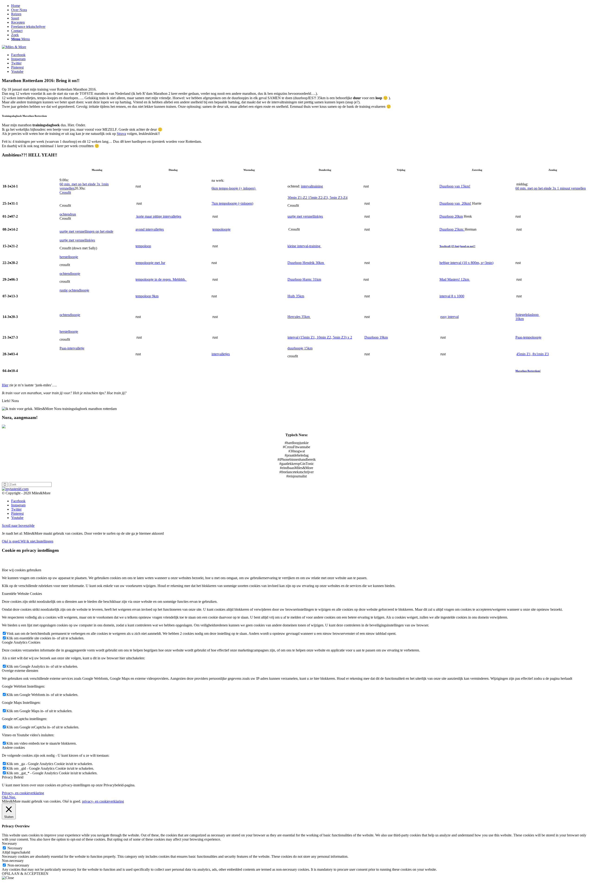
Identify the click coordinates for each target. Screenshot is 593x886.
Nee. (12, 797)
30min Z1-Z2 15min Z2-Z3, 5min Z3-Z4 (317, 198)
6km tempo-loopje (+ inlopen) (233, 188)
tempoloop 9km (147, 296)
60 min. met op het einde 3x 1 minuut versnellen (550, 188)
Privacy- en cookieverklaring (23, 793)
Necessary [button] (9, 843)
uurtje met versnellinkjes (305, 216)
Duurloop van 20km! (455, 203)
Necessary (14, 848)
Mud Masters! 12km (454, 279)
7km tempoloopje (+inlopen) (232, 203)
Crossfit (65, 192)
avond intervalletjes (150, 229)
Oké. (5, 797)
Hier (5, 385)
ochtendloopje (70, 274)
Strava (121, 134)
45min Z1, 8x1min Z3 (532, 354)
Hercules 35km (299, 317)
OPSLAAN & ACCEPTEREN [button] (25, 874)
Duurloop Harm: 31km (304, 279)
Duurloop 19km (376, 337)
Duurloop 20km (451, 216)
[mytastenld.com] (15, 489)
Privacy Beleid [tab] (12, 777)
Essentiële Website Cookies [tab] (22, 594)
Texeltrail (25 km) (449, 246)
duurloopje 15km (299, 348)
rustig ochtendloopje (74, 290)
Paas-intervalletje (72, 348)
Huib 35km (295, 296)
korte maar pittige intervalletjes (158, 216)
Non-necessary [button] (13, 861)
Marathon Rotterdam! (528, 370)
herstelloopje (69, 257)
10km (519, 319)
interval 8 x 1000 (451, 296)
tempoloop (143, 246)
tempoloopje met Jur (150, 263)
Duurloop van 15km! (454, 186)
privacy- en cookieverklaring (103, 801)
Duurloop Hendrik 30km (306, 263)
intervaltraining (312, 186)
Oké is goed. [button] (72, 801)
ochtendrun (68, 214)
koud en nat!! (467, 246)
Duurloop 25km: (452, 229)
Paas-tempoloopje (528, 337)
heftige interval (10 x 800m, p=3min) (466, 263)
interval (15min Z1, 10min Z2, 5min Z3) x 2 (319, 337)
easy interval (449, 317)
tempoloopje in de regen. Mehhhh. (161, 279)
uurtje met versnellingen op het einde (86, 231)
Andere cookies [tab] (13, 747)
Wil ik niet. (28, 541)
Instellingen (44, 541)
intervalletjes (220, 354)
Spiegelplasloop (527, 315)
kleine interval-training (304, 246)
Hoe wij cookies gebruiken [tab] (21, 570)
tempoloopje (221, 229)
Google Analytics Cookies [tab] (21, 642)
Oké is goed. (11, 541)
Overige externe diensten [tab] (20, 671)
